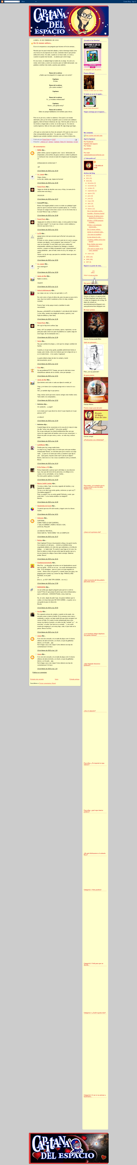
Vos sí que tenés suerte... (95, 211)
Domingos (70, 142)
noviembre (91, 186)
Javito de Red (41, 276)
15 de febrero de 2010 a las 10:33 (47, 171)
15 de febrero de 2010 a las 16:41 (47, 559)
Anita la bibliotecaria (44, 290)
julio (89, 196)
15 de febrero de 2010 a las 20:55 (47, 608)
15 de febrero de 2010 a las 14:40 (47, 502)
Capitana (56, 142)
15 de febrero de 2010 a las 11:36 (47, 319)
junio (89, 198)
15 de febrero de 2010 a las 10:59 (47, 272)
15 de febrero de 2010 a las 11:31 (47, 286)
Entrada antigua (74, 679)
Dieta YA (63, 142)
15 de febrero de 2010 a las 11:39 (47, 337)
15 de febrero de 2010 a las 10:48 (47, 215)
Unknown (40, 518)
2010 (87, 181)
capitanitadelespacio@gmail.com (94, 155)
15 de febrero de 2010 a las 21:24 (47, 632)
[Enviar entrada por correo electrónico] (76, 139)
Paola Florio (41, 187)
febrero (90, 209)
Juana (39, 636)
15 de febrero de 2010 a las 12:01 (47, 376)
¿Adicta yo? (44, 142)
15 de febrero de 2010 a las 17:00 (47, 583)
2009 (87, 257)
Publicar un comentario (40, 672)
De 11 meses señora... (94, 229)
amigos (51, 142)
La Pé (39, 233)
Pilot (38, 367)
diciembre (91, 183)
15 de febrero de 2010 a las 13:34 (47, 421)
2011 (87, 178)
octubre (90, 188)
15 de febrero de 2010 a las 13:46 (47, 441)
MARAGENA (41, 587)
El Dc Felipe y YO (43, 467)
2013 (87, 176)
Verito (39, 341)
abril (89, 203)
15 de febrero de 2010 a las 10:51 (47, 229)
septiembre (91, 191)
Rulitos (39, 540)
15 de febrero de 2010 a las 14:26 (47, 480)
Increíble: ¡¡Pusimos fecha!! (95, 213)
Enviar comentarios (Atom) (47, 683)
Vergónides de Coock (44, 506)
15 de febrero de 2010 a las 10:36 (47, 183)
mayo (90, 201)
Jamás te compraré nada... (95, 232)
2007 (87, 262)
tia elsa (39, 611)
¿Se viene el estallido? (94, 234)
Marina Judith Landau (44, 483)
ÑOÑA (39, 150)
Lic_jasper (40, 174)
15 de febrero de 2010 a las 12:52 (47, 400)
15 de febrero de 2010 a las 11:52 (47, 364)
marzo (90, 206)
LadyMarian (41, 445)
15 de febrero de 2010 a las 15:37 (47, 536)
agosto (90, 193)
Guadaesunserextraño (44, 562)
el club (76, 142)
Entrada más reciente (37, 679)
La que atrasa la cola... (94, 237)
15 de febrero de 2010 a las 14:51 (47, 514)
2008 (87, 259)
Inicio (56, 679)
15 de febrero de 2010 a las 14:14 (47, 463)
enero (90, 253)
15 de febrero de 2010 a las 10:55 (47, 260)
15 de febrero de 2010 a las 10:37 (47, 199)
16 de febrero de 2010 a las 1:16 (47, 650)
